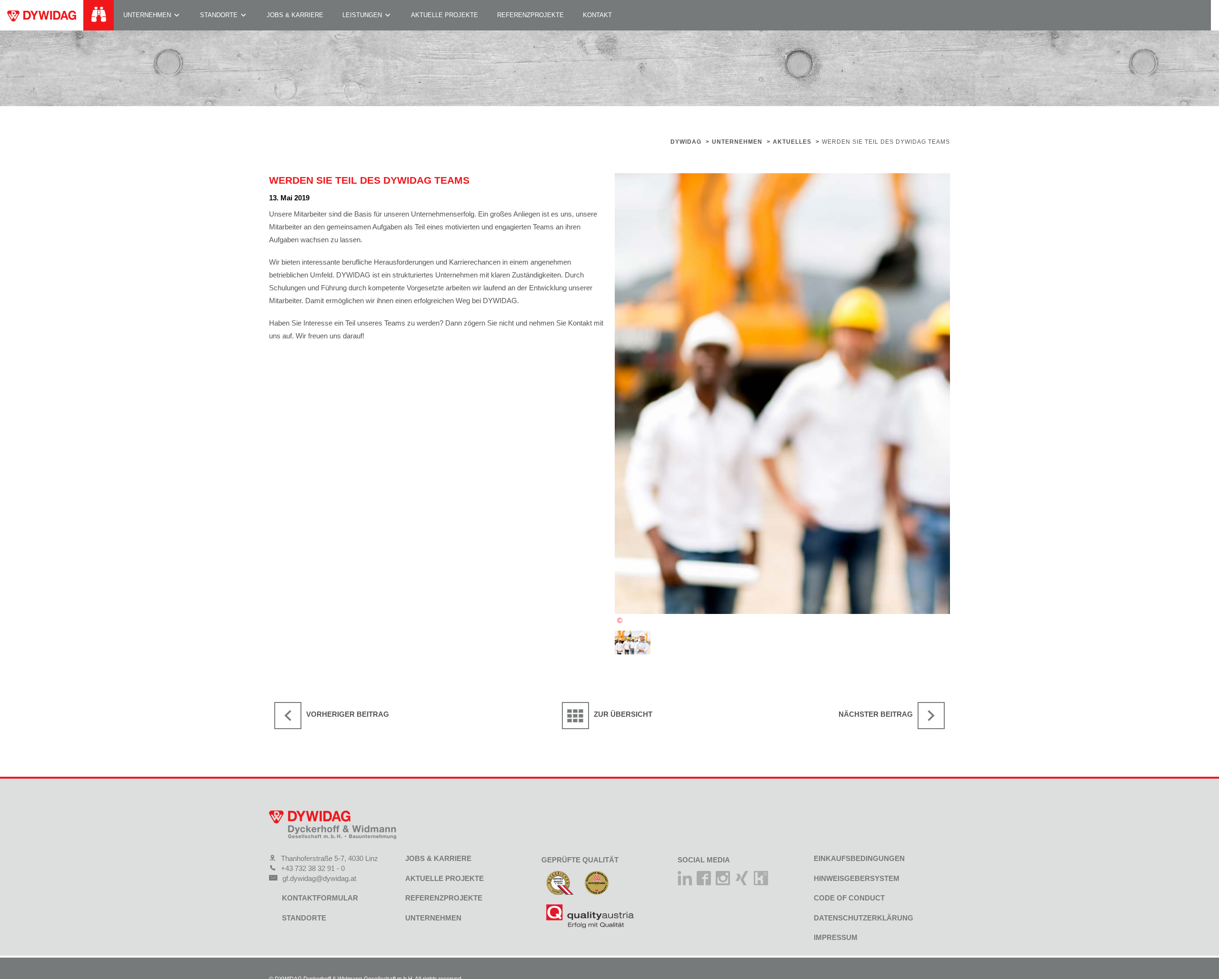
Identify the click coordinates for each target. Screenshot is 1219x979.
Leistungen (362, 15)
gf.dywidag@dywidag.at (319, 878)
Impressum (836, 937)
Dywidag (685, 141)
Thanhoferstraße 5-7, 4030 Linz (329, 858)
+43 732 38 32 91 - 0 (313, 868)
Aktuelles (792, 141)
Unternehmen (147, 15)
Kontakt (597, 15)
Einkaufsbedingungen (859, 858)
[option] (782, 393)
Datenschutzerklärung (863, 918)
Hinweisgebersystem (856, 878)
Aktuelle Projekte (444, 15)
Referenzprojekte (530, 15)
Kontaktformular (320, 898)
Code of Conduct (849, 898)
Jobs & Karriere (295, 15)
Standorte (219, 15)
